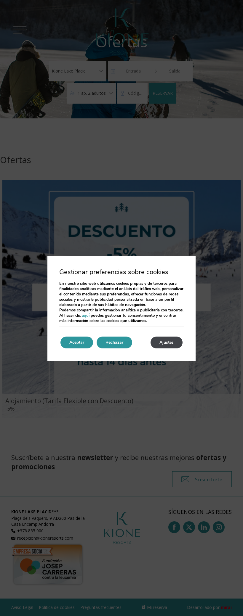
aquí (85, 315)
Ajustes (166, 342)
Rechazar (114, 342)
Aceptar (76, 342)
